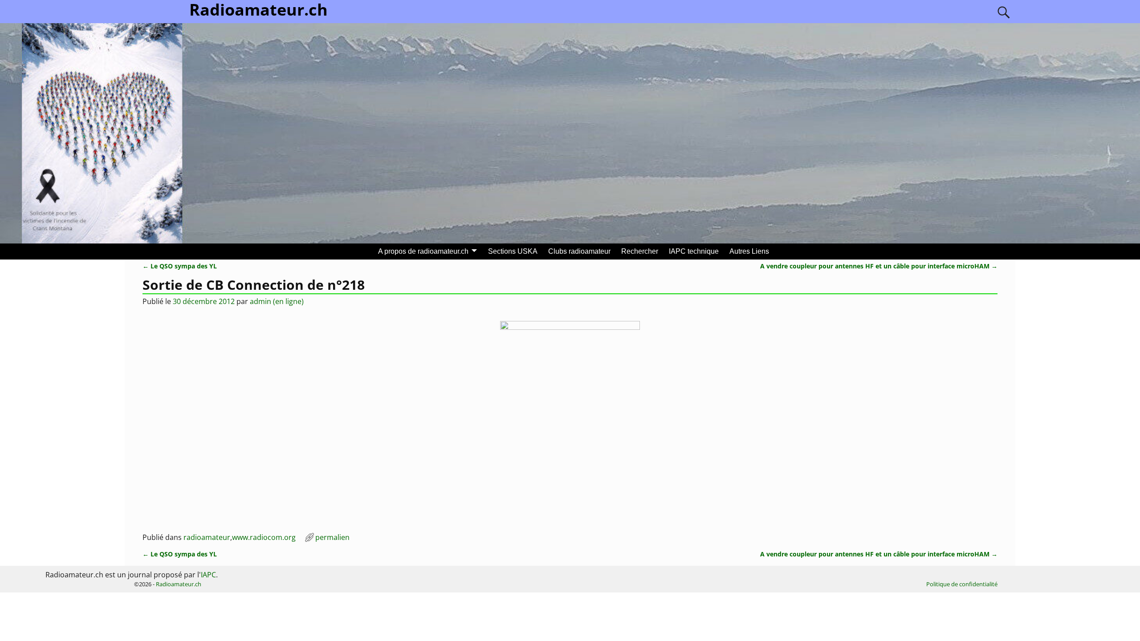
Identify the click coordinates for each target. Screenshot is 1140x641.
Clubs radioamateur (579, 251)
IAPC (208, 575)
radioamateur (206, 537)
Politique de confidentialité (962, 584)
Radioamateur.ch (178, 584)
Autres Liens (749, 251)
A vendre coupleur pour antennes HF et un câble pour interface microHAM (879, 266)
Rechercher (639, 251)
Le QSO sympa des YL (179, 266)
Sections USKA (512, 251)
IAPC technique (694, 251)
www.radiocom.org (264, 537)
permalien (332, 537)
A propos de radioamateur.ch (423, 251)
